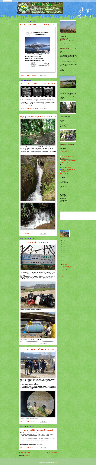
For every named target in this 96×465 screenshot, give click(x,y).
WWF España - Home (65, 162)
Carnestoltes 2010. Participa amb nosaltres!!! (37, 430)
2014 (62, 254)
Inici (38, 452)
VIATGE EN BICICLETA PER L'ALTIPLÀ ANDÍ (38, 25)
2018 (62, 246)
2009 (62, 276)
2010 (62, 262)
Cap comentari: (35, 75)
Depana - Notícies (64, 158)
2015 (62, 252)
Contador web (71, 178)
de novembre (64, 264)
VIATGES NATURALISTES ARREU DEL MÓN (38, 84)
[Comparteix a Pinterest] (45, 75)
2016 (62, 250)
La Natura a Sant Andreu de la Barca (68, 160)
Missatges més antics (51, 452)
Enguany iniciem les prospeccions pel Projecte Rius (38, 116)
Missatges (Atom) (27, 455)
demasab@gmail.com (64, 45)
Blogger (55, 462)
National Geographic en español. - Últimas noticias (67, 151)
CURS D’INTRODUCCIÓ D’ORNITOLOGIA (38, 349)
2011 (62, 260)
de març (63, 271)
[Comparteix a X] (43, 75)
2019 (62, 244)
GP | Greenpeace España (66, 167)
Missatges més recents (24, 452)
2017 (62, 248)
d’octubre (64, 269)
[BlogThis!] (41, 75)
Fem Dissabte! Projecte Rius (38, 242)
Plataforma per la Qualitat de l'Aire (68, 156)
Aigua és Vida (63, 154)
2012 (62, 258)
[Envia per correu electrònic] (40, 75)
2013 (62, 256)
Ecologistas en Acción (65, 171)
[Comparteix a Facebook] (44, 75)
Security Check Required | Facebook (68, 169)
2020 (62, 242)
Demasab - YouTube (65, 173)
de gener (64, 273)
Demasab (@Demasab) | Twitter (67, 165)
